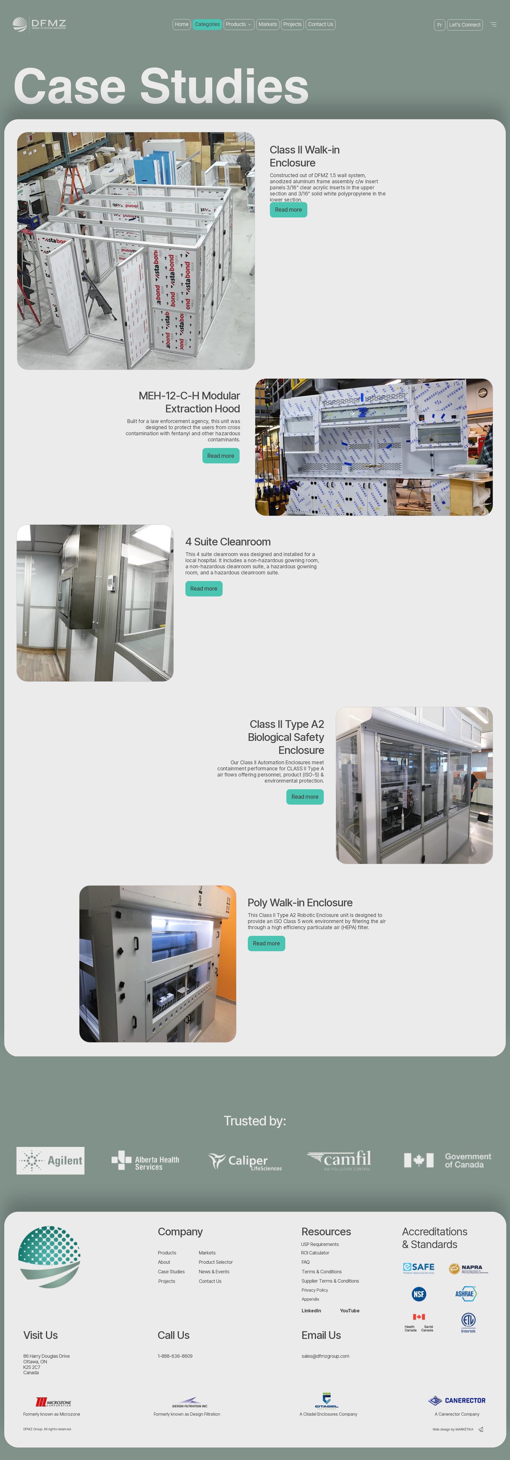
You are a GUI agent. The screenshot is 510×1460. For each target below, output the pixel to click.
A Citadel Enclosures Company (328, 1414)
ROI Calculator (315, 1253)
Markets (207, 1253)
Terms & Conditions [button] (322, 1271)
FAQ (306, 1262)
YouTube (350, 1310)
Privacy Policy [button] (315, 1290)
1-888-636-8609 (175, 1356)
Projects (167, 1281)
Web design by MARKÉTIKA (453, 1429)
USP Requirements (320, 1244)
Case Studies (171, 1271)
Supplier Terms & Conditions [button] (330, 1281)
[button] (465, 24)
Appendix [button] (310, 1299)
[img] (49, 1257)
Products (167, 1253)
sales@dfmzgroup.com (325, 1356)
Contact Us (210, 1281)
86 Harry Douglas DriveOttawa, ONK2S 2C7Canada (46, 1364)
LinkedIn (311, 1310)
